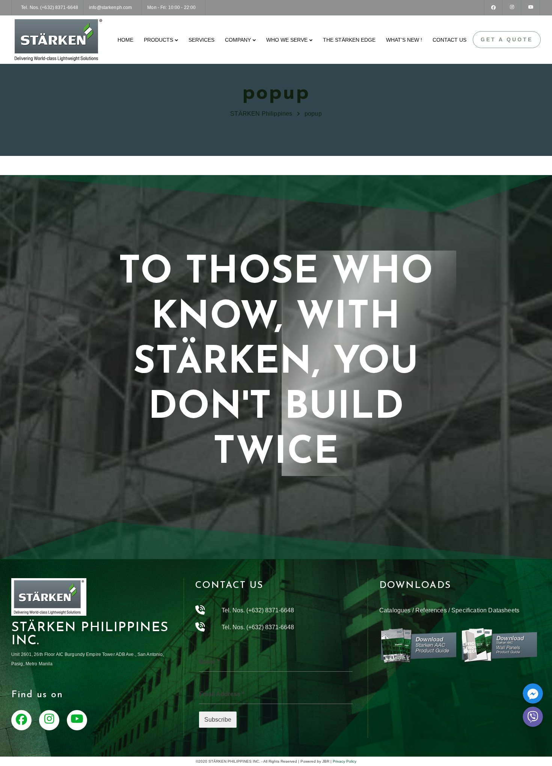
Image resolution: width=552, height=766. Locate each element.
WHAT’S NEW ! (404, 40)
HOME (125, 40)
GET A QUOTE (507, 39)
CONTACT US (449, 40)
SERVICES (201, 40)
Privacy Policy (344, 761)
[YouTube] (531, 7)
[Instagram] (512, 7)
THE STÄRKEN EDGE (349, 40)
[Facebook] (493, 7)
